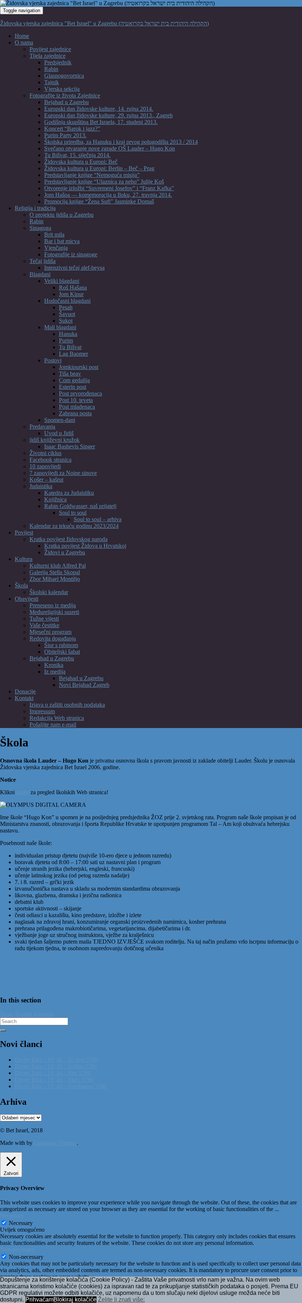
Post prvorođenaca (80, 393)
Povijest (24, 532)
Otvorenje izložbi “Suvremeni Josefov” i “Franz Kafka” (109, 188)
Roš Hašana (73, 287)
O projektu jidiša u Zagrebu (61, 215)
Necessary (21, 1223)
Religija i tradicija (35, 208)
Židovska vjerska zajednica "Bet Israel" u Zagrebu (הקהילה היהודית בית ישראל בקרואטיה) (104, 23)
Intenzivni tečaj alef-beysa (74, 267)
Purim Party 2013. (65, 135)
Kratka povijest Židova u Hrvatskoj (85, 546)
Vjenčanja (56, 248)
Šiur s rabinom (61, 645)
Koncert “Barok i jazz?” (72, 128)
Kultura (23, 559)
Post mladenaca (77, 407)
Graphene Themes (55, 1143)
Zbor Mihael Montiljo (54, 579)
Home (22, 36)
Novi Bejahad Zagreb (84, 685)
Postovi (53, 360)
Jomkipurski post (78, 367)
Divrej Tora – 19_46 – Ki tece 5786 (56, 1060)
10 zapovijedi (45, 466)
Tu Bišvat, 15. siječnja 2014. (77, 155)
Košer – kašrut (46, 479)
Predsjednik (57, 62)
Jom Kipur (71, 294)
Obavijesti (26, 599)
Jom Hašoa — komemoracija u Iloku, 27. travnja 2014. (108, 195)
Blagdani (39, 274)
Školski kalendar (48, 592)
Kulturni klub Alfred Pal (57, 565)
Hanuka (68, 334)
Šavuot (67, 314)
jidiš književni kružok (54, 440)
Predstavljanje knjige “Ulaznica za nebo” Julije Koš (104, 181)
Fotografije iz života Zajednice (64, 95)
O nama (24, 42)
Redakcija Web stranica (56, 718)
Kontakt (24, 698)
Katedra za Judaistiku (69, 493)
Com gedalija (74, 380)
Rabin (51, 69)
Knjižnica (55, 499)
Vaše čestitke (44, 625)
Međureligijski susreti (54, 612)
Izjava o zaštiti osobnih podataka (67, 705)
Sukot (66, 320)
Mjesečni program (50, 632)
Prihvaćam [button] (39, 1299)
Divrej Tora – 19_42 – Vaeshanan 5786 (60, 1086)
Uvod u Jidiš (59, 433)
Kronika (53, 665)
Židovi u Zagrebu (64, 552)
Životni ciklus (45, 453)
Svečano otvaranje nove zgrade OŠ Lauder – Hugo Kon (109, 148)
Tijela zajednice (47, 56)
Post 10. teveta (76, 400)
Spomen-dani (59, 420)
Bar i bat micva (62, 241)
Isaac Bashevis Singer (69, 446)
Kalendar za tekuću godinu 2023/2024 (74, 526)
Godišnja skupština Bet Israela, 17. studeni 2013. (101, 122)
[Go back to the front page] (217, 3)
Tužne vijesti (44, 618)
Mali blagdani (60, 327)
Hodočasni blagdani (67, 301)
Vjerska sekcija (62, 89)
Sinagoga (40, 228)
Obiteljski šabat (62, 652)
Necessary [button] (12, 1216)
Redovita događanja (52, 638)
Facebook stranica (50, 460)
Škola (21, 585)
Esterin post (72, 387)
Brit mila (54, 234)
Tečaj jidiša (42, 261)
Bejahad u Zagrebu (66, 102)
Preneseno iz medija (52, 605)
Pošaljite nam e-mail (52, 724)
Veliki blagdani (61, 281)
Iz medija (55, 671)
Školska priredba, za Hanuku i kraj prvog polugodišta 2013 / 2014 (121, 142)
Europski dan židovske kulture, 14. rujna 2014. (98, 109)
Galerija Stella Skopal (54, 572)
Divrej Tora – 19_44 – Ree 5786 (53, 1073)
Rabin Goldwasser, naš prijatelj (80, 506)
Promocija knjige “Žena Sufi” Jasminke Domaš (99, 201)
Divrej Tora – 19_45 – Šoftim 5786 (56, 1066)
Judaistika (40, 486)
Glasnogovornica (64, 75)
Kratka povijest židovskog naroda (68, 539)
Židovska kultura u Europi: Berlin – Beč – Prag (99, 168)
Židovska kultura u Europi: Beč (80, 162)
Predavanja (42, 426)
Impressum (42, 711)
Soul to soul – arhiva (98, 519)
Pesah (66, 307)
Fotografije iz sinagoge (70, 254)
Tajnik (51, 82)
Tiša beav (70, 373)
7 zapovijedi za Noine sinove (63, 473)
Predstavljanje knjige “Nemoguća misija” (92, 175)
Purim (66, 340)
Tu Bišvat (70, 347)
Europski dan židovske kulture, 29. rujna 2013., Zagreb (108, 115)
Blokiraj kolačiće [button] (74, 1299)
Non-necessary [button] (17, 1249)
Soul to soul (73, 513)
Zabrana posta (75, 413)
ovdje (22, 792)
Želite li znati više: (121, 1299)
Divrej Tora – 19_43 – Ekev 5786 (54, 1079)
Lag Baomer (73, 354)
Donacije (25, 691)
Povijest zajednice (50, 49)
